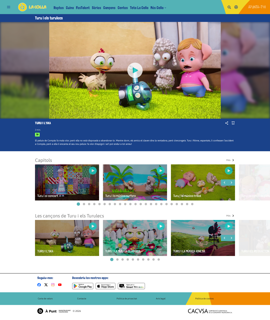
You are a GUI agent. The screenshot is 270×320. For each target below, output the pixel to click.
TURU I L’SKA (45, 251)
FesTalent (83, 8)
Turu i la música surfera (120, 196)
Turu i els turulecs (49, 18)
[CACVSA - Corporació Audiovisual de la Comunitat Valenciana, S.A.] (210, 311)
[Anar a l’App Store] (105, 286)
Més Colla (156, 8)
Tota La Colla (139, 8)
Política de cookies (204, 298)
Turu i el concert (47, 196)
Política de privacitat (127, 298)
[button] (78, 204)
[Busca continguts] (229, 7)
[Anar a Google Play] (82, 286)
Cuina (70, 8)
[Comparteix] (226, 123)
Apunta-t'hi (257, 7)
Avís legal (160, 298)
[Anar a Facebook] (39, 285)
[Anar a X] (46, 285)
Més (228, 160)
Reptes (59, 8)
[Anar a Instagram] (53, 285)
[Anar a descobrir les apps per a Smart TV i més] (131, 286)
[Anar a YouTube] (60, 285)
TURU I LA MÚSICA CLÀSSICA (122, 251)
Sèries (96, 8)
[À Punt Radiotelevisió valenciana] (53, 311)
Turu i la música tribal (187, 196)
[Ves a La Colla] (32, 7)
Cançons (109, 8)
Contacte (81, 298)
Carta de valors (45, 298)
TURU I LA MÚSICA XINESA (189, 251)
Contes (123, 8)
